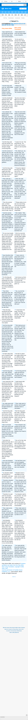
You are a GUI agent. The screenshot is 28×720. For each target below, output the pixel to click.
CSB (15, 23)
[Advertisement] (16, 606)
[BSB (12, 23)
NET (5, 25)
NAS (3, 25)
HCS (19, 23)
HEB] (12, 25)
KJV (22, 23)
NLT (10, 25)
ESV (17, 23)
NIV (8, 25)
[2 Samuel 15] (26, 323)
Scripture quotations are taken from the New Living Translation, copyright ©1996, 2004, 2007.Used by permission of (13, 567)
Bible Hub (14, 576)
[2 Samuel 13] (1, 323)
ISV (24, 23)
